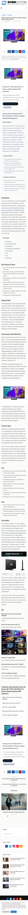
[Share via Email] (23, 51)
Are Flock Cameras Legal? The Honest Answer (17, 885)
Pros (7, 253)
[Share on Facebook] (13, 51)
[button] (2, 805)
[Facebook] (6, 846)
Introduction (9, 241)
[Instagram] (14, 846)
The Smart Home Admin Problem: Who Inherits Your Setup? (17, 865)
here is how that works (14, 59)
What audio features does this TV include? (13, 711)
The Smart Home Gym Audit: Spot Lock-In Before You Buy (17, 859)
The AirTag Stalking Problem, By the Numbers (17, 872)
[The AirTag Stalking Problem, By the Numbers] (6, 873)
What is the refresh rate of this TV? (11, 703)
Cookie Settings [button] (6, 911)
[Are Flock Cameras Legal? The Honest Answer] (6, 886)
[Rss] (21, 846)
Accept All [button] (14, 911)
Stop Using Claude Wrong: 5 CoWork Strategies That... (14, 812)
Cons (7, 255)
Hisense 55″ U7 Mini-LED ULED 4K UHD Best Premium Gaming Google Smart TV (13, 533)
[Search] (26, 8)
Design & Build (9, 246)
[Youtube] (17, 846)
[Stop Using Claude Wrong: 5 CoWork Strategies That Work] (14, 801)
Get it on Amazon (8, 760)
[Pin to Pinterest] (20, 51)
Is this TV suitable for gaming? (10, 715)
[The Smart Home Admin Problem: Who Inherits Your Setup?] (6, 866)
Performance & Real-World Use (13, 248)
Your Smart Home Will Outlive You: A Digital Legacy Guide (17, 878)
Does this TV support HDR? (9, 707)
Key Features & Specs (11, 243)
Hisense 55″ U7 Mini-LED (12, 431)
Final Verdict (8, 258)
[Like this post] (9, 51)
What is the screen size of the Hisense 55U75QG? (12, 698)
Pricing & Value (9, 250)
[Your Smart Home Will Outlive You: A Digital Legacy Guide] (6, 879)
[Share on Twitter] (16, 51)
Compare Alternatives (9, 764)
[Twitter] (10, 846)
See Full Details (7, 107)
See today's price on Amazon (10, 103)
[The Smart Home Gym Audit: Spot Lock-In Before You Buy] (6, 859)
